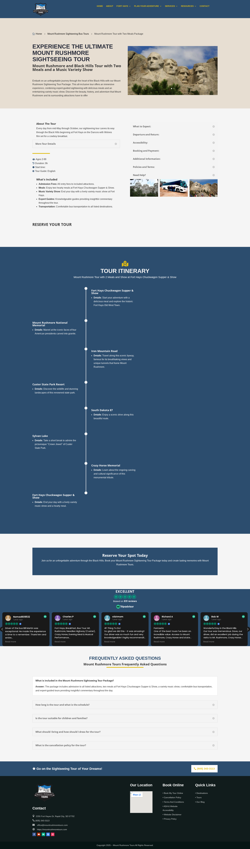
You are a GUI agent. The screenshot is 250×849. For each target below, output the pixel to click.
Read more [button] (10, 641)
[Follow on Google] (48, 834)
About (109, 6)
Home (100, 6)
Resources (187, 6)
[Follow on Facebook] (34, 834)
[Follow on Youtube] (39, 834)
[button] (248, 629)
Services (170, 6)
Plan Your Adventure (146, 6)
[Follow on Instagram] (52, 834)
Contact (204, 6)
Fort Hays (122, 6)
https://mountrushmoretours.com (52, 829)
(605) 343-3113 (206, 768)
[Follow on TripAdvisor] (43, 834)
